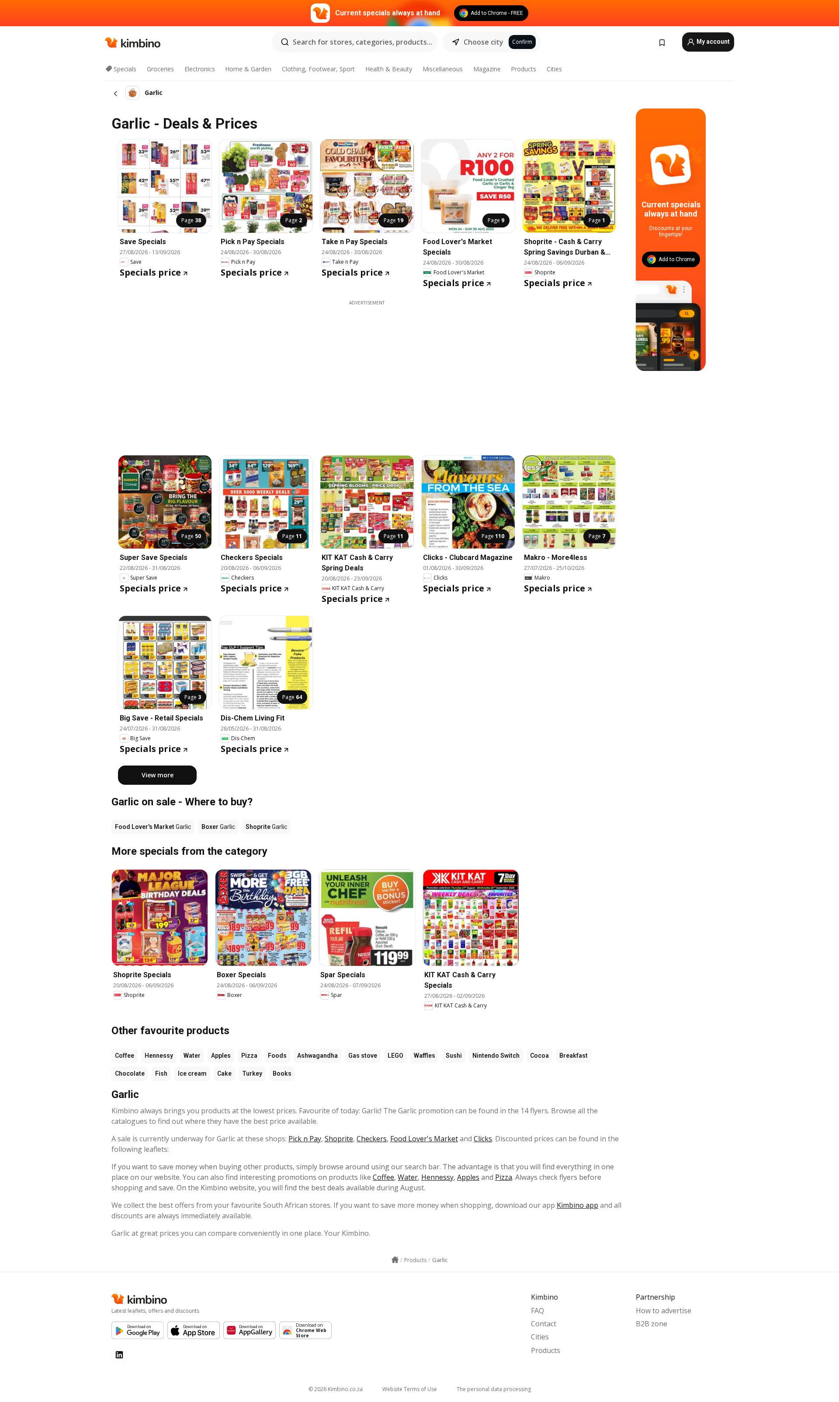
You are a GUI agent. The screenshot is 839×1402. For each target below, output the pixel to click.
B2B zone (651, 1324)
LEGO (395, 1055)
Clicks (483, 1138)
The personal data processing (494, 1389)
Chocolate (130, 1073)
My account (712, 41)
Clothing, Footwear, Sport (318, 69)
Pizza (249, 1055)
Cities (554, 69)
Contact (543, 1324)
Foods (277, 1055)
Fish (161, 1073)
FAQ (537, 1310)
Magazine (487, 69)
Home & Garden (248, 69)
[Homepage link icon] (395, 1259)
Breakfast (573, 1055)
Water (192, 1055)
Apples (221, 1055)
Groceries (160, 69)
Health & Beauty (388, 69)
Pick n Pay (304, 1138)
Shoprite (339, 1138)
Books (282, 1073)
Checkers (372, 1138)
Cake (224, 1073)
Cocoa (539, 1055)
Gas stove (362, 1055)
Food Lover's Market (424, 1138)
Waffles (424, 1055)
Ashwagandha (317, 1055)
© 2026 (336, 1389)
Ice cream (192, 1073)
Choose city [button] (483, 42)
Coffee (124, 1055)
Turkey (252, 1073)
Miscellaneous (443, 69)
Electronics (199, 69)
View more (157, 775)
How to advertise (663, 1310)
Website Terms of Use (409, 1389)
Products (523, 69)
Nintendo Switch (496, 1055)
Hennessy (159, 1055)
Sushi (454, 1055)
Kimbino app (577, 1205)
